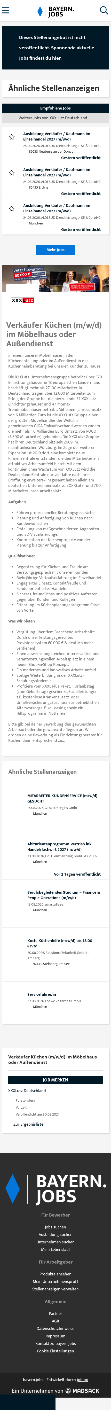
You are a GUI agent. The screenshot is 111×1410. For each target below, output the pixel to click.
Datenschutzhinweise (55, 1328)
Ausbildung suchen (56, 1234)
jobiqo (82, 1379)
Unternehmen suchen (55, 1242)
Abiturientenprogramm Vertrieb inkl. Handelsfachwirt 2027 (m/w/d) (60, 847)
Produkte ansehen (55, 1274)
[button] (100, 48)
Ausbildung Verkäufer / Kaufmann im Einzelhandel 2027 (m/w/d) (56, 136)
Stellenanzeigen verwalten (55, 1289)
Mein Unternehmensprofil (55, 1281)
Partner (55, 1313)
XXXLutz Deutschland (27, 1090)
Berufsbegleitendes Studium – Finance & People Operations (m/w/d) (63, 895)
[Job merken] (13, 136)
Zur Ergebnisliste (28, 1124)
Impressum (55, 1336)
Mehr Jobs (55, 249)
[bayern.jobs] (55, 10)
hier (56, 58)
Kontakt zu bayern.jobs (55, 1343)
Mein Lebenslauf (55, 1249)
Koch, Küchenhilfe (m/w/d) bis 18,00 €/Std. (59, 943)
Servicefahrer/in (41, 994)
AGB (55, 1321)
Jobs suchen (55, 1227)
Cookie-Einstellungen (55, 1351)
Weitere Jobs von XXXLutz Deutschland (53, 118)
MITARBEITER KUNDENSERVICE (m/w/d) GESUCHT (62, 798)
